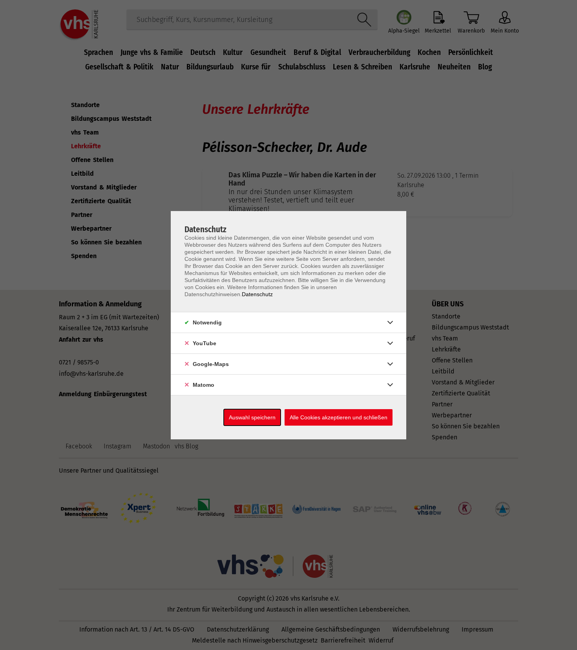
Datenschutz (257, 294)
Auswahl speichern (252, 417)
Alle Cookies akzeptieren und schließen (338, 417)
